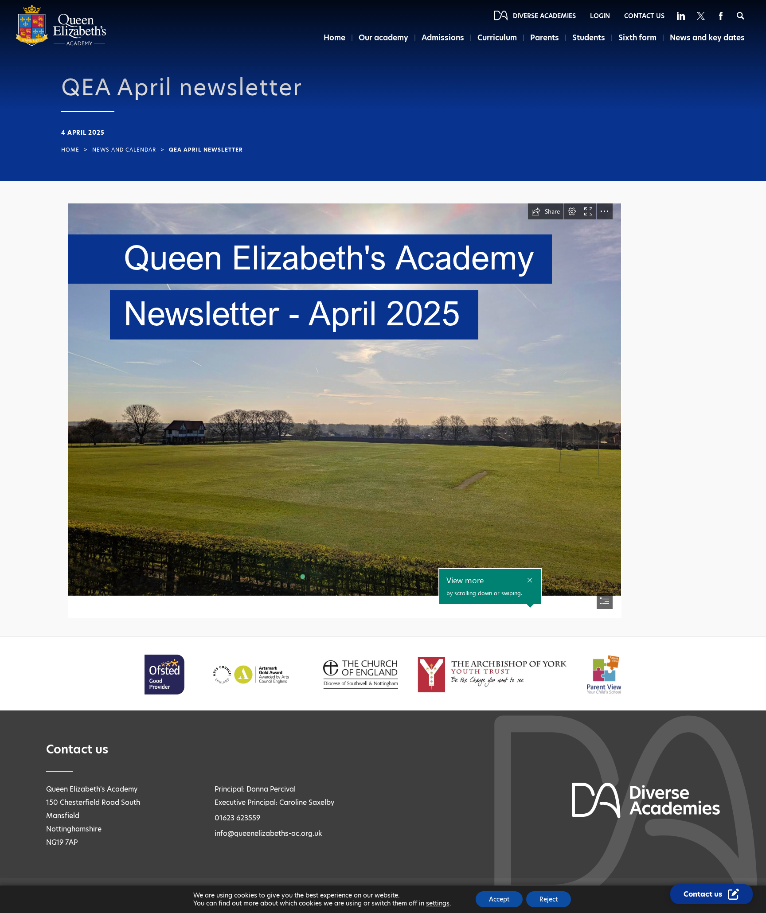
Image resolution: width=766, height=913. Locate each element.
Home (334, 37)
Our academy (383, 37)
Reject (548, 899)
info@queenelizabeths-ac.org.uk (268, 833)
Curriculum (497, 37)
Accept (499, 899)
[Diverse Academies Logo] (61, 44)
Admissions (443, 37)
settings (437, 903)
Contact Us (644, 16)
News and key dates (707, 37)
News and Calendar (124, 149)
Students (588, 37)
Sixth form (637, 37)
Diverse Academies (544, 16)
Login (600, 16)
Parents (544, 37)
